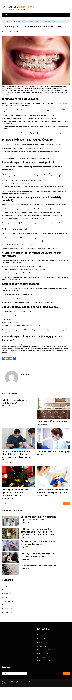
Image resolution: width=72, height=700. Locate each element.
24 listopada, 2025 (42, 454)
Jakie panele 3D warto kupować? (52, 421)
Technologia (7, 605)
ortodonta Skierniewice (61, 103)
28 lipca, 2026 (25, 547)
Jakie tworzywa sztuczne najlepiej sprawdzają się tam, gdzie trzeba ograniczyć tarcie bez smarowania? (37, 532)
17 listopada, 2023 (7, 462)
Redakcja (17, 32)
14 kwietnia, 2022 (42, 424)
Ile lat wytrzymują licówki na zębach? (38, 566)
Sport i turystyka (8, 601)
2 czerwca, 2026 (6, 406)
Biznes (6, 586)
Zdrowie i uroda (8, 612)
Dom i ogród (7, 590)
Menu (6, 14)
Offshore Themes (9, 684)
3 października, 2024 (8, 498)
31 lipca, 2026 (25, 522)
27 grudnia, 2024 (6, 32)
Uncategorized (8, 608)
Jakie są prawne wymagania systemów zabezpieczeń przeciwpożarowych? (15, 492)
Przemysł (6, 597)
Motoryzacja (7, 593)
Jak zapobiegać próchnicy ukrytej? (53, 451)
